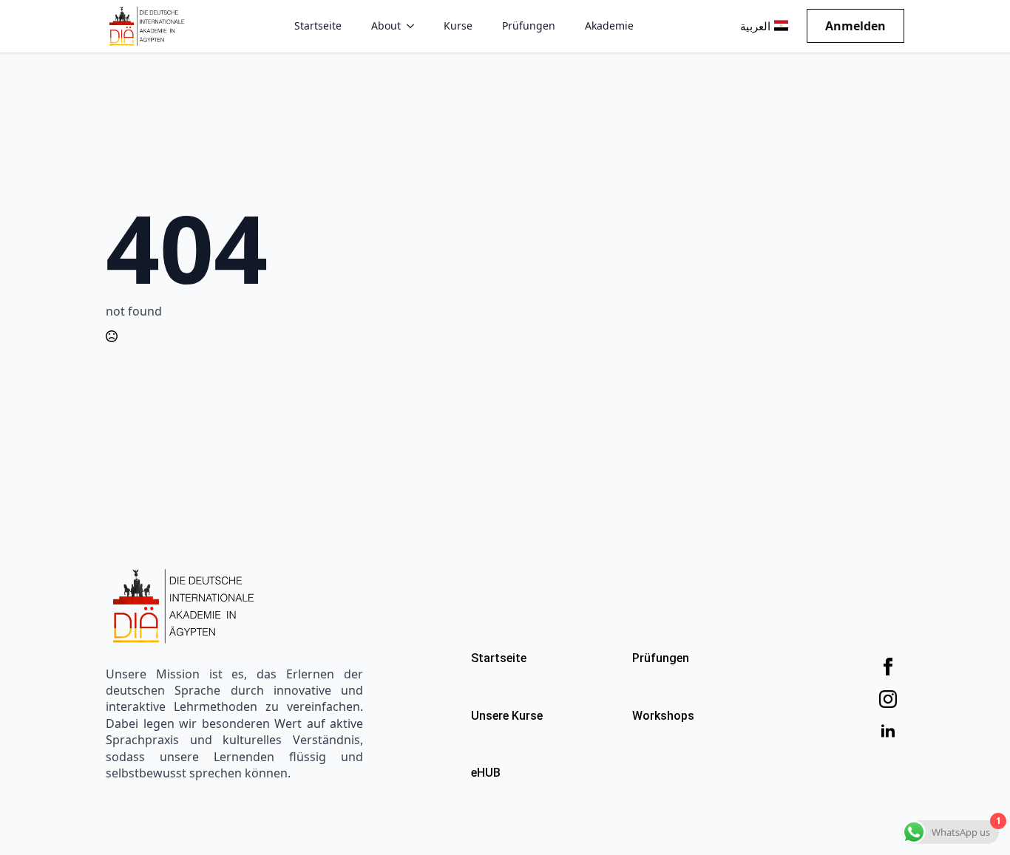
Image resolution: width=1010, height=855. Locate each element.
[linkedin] (888, 731)
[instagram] (888, 699)
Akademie (609, 25)
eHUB (486, 773)
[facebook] (888, 666)
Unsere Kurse (507, 716)
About (386, 25)
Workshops (663, 716)
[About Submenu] (415, 26)
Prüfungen (528, 25)
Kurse (458, 25)
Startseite (318, 25)
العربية (755, 26)
